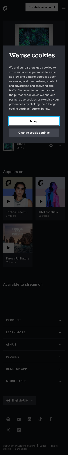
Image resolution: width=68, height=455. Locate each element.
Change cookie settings (34, 132)
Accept (34, 121)
